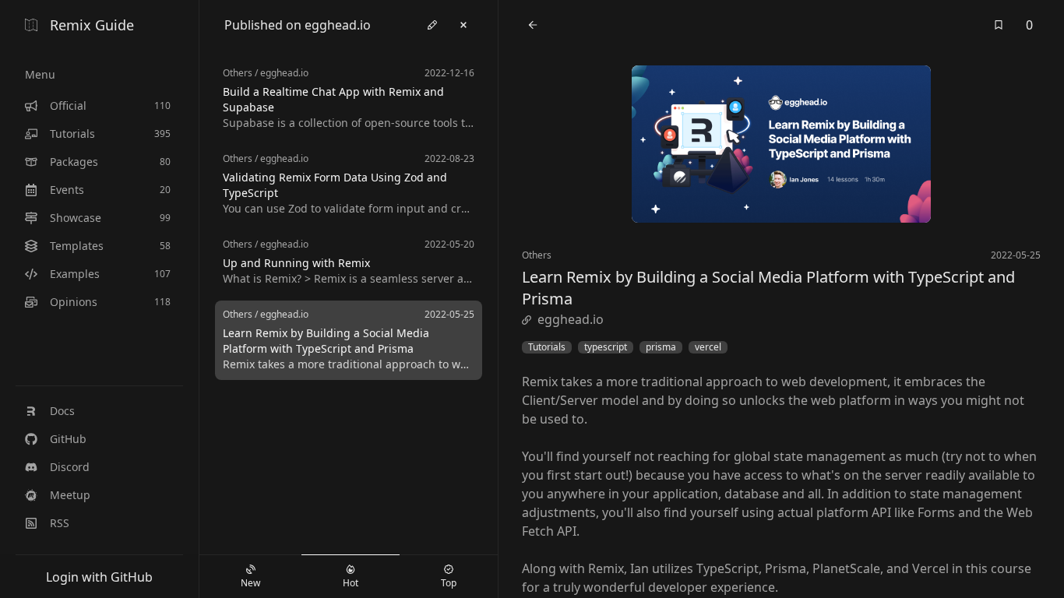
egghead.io (570, 319)
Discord (70, 466)
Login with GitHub (99, 577)
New (250, 582)
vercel (708, 347)
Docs (62, 410)
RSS (59, 522)
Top (448, 582)
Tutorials (546, 347)
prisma (661, 347)
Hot (350, 582)
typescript (605, 347)
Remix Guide (92, 25)
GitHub (68, 438)
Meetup (70, 494)
